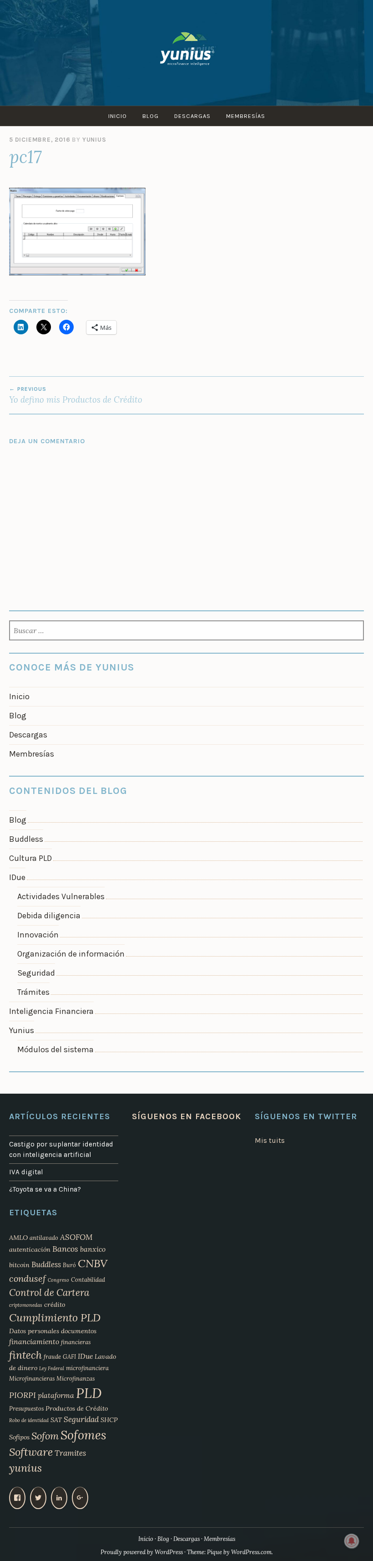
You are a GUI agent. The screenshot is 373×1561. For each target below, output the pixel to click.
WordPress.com (251, 1552)
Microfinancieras (32, 1378)
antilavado (44, 1237)
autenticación (29, 1249)
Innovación (38, 935)
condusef (27, 1279)
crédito (54, 1304)
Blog (150, 116)
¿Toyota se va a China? (45, 1189)
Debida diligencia (49, 916)
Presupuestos (26, 1408)
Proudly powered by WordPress (142, 1552)
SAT (56, 1420)
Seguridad (36, 973)
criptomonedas (25, 1305)
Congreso (58, 1280)
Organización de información (71, 954)
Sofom (45, 1435)
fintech (25, 1354)
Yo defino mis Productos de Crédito (75, 395)
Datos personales (34, 1331)
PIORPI (22, 1395)
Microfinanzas (75, 1378)
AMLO (18, 1237)
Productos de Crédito (76, 1408)
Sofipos (19, 1437)
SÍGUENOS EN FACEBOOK (186, 1116)
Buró (69, 1265)
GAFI (69, 1356)
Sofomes (83, 1435)
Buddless (26, 839)
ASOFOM (76, 1237)
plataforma (56, 1395)
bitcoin (19, 1265)
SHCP (109, 1420)
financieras (76, 1342)
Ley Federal (51, 1368)
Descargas (192, 116)
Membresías (245, 116)
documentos (78, 1331)
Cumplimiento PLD (55, 1317)
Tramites (70, 1453)
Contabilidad (88, 1279)
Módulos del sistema (55, 1049)
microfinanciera (87, 1368)
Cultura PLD (30, 858)
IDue (17, 877)
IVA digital (26, 1172)
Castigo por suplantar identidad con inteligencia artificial (61, 1149)
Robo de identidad (29, 1420)
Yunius (94, 139)
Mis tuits (270, 1140)
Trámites (33, 992)
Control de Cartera (49, 1292)
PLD (89, 1393)
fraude (52, 1356)
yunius (25, 1467)
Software (31, 1452)
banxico (93, 1249)
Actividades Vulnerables (61, 896)
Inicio (117, 116)
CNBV (92, 1263)
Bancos (65, 1249)
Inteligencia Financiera (51, 1011)
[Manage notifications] (351, 1541)
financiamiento (34, 1341)
